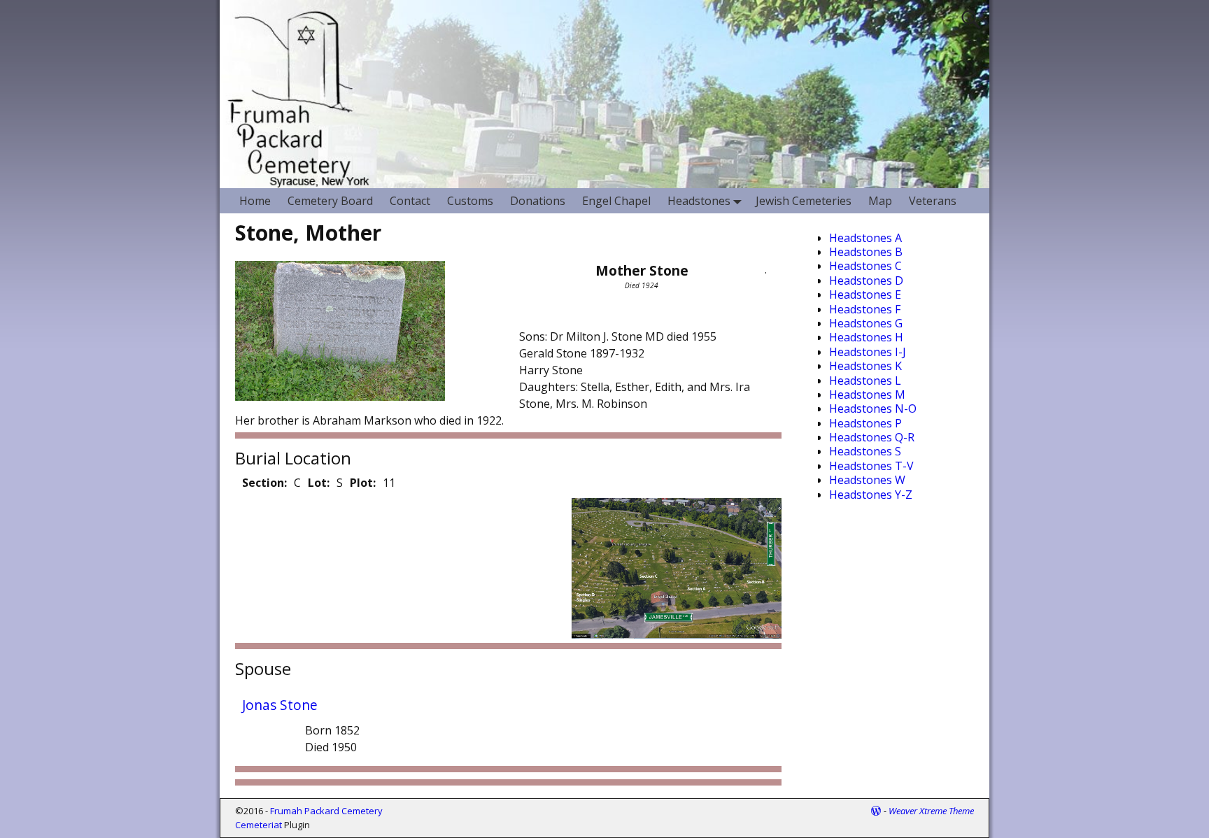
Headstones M (867, 394)
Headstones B (866, 252)
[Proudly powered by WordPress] (876, 810)
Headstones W (867, 480)
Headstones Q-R (871, 437)
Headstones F (864, 309)
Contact (410, 200)
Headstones (698, 200)
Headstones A (865, 238)
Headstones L (865, 380)
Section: (264, 482)
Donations (537, 200)
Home (255, 200)
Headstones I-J (867, 352)
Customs (470, 200)
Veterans (932, 200)
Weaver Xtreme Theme (931, 810)
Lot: (319, 482)
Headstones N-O (873, 408)
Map (880, 200)
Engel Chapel (616, 200)
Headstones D (866, 280)
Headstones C (865, 266)
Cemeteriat (258, 824)
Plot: (363, 482)
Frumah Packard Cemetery (326, 810)
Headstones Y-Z (870, 494)
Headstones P (865, 423)
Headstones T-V (871, 466)
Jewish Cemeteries (803, 200)
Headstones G (866, 323)
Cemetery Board (330, 200)
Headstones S (865, 451)
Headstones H (866, 337)
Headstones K (865, 366)
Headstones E (865, 294)
